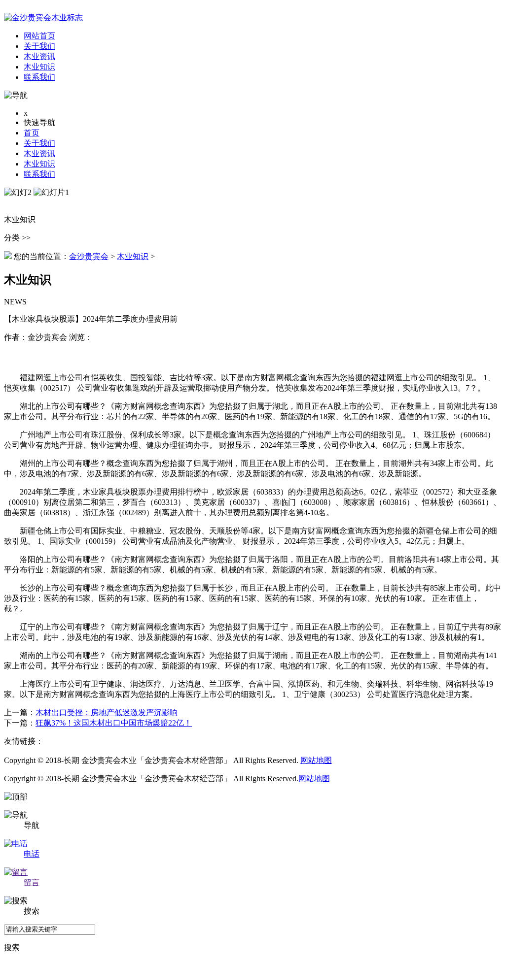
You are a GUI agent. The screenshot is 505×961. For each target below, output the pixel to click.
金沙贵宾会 (88, 256)
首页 (31, 133)
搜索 (12, 947)
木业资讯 (39, 153)
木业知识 (39, 164)
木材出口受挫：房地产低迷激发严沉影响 (107, 712)
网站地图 (316, 760)
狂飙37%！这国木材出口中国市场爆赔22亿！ (114, 723)
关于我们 (39, 143)
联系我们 (39, 174)
